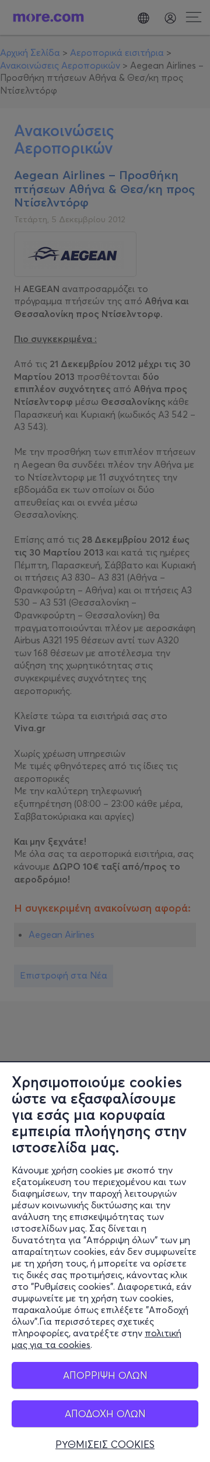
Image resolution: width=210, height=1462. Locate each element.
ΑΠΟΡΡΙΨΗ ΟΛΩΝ (105, 1375)
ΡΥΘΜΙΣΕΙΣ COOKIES (105, 1444)
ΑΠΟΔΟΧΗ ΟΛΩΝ (105, 1413)
